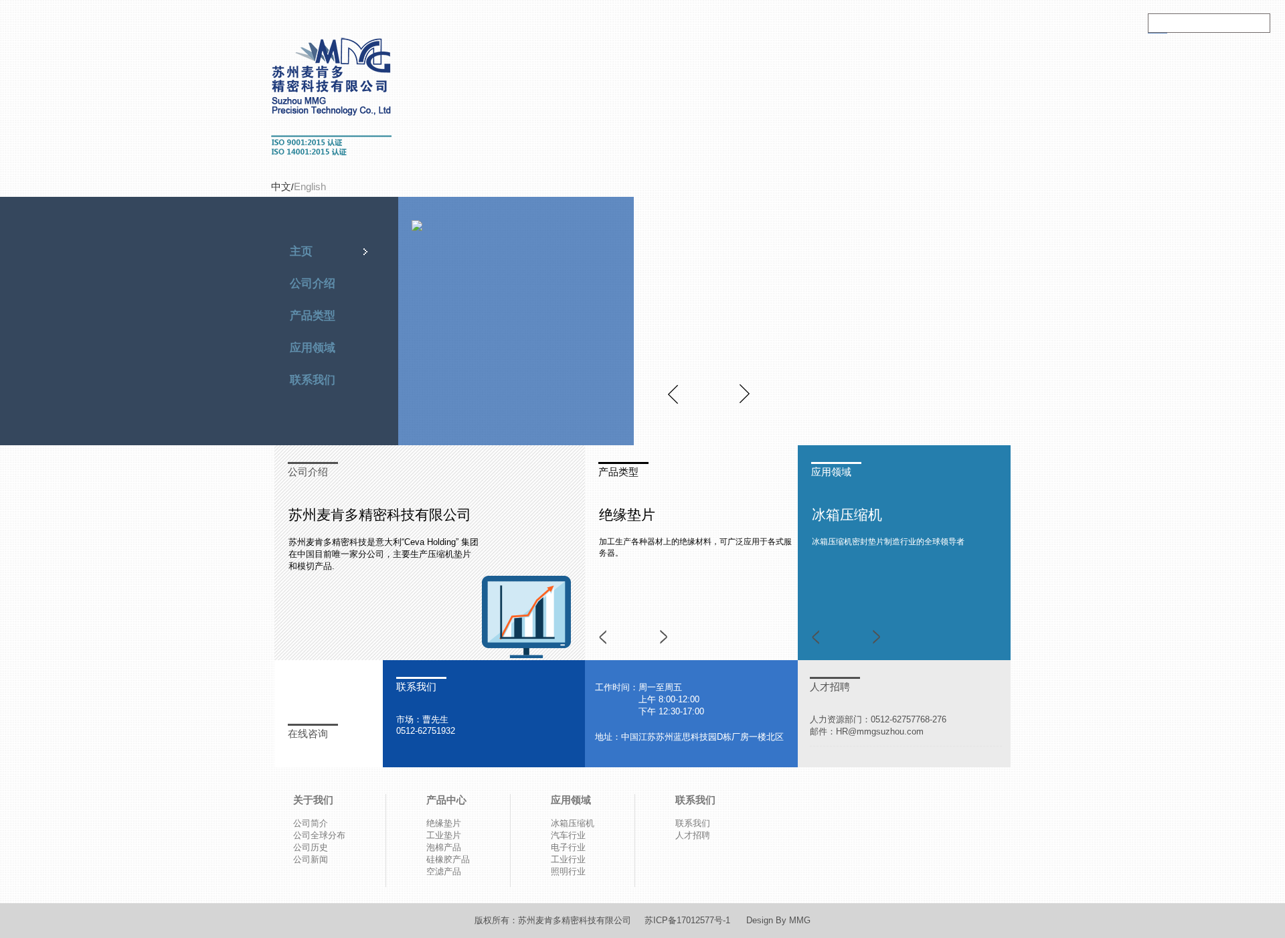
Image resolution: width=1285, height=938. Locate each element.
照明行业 (568, 871)
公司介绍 (312, 283)
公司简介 (310, 823)
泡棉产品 (443, 847)
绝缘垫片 (627, 514)
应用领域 (312, 347)
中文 (281, 186)
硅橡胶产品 (448, 859)
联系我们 (312, 380)
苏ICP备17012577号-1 (695, 920)
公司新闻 (310, 859)
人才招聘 (830, 686)
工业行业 (568, 859)
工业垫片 (443, 835)
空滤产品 (443, 871)
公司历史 (310, 847)
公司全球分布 (319, 835)
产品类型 (312, 315)
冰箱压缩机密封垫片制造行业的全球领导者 (888, 541)
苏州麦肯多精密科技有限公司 (574, 920)
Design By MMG (778, 920)
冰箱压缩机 (847, 514)
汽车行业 (568, 835)
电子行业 (568, 847)
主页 (301, 251)
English (310, 186)
